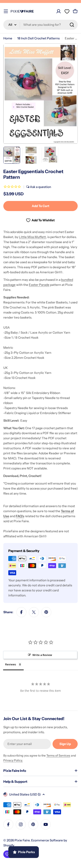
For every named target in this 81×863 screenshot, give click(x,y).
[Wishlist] (66, 11)
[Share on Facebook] (21, 612)
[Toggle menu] (5, 11)
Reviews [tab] (10, 664)
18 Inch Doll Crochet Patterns (38, 38)
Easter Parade (39, 285)
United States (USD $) (25, 794)
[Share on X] (34, 612)
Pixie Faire (22, 840)
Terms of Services (58, 755)
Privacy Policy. (13, 760)
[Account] (58, 11)
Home (7, 38)
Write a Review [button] (42, 655)
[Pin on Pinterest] (46, 612)
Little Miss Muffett (32, 237)
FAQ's (20, 516)
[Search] (71, 24)
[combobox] (40, 25)
